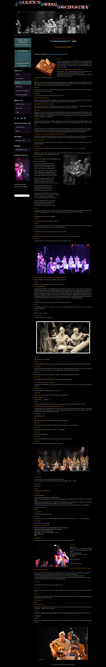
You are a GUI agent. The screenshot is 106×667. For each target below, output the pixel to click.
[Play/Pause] (49, 41)
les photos (42, 532)
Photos (17, 131)
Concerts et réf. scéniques (22, 90)
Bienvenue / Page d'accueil (19, 35)
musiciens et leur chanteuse (54, 374)
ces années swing (74, 148)
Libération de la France (21, 149)
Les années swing (20, 140)
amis (37, 408)
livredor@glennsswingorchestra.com (57, 54)
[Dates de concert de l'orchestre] (22, 168)
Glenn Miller (77, 518)
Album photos (19, 86)
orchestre (42, 413)
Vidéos (17, 112)
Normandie (53, 370)
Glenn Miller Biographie (21, 94)
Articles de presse (20, 104)
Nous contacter (19, 78)
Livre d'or (18, 82)
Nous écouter (19, 108)
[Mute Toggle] (71, 41)
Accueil (17, 74)
